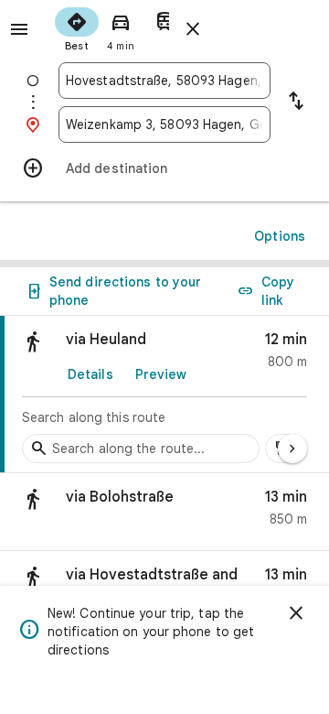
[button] (164, 512)
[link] (164, 394)
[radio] (77, 27)
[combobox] (164, 80)
